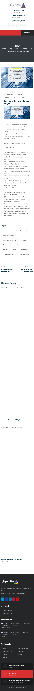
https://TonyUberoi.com (11, 162)
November (24, 49)
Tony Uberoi (23, 92)
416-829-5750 (13, 673)
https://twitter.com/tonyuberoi (13, 180)
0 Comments (9, 94)
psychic (5, 249)
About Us (21, 651)
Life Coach (23, 240)
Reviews (5, 654)
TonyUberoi (24, 249)
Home (4, 49)
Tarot (14, 249)
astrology (6, 231)
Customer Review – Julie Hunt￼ (12, 559)
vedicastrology (24, 254)
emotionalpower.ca (20, 136)
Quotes (5, 657)
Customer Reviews (18, 97)
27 (31, 49)
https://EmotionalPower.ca (12, 166)
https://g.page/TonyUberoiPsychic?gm (16, 183)
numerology (16, 245)
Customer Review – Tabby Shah (20, 623)
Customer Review (19, 231)
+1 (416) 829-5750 (19, 10)
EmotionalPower (8, 235)
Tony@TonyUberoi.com (18, 15)
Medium (5, 245)
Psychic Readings (8, 610)
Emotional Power (8, 613)
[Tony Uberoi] (17, 5)
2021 (16, 49)
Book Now (26, 32)
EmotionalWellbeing (9, 240)
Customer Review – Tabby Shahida (13, 420)
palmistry (27, 245)
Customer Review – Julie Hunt (20, 632)
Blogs (20, 654)
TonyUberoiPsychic (9, 254)
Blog (10, 49)
